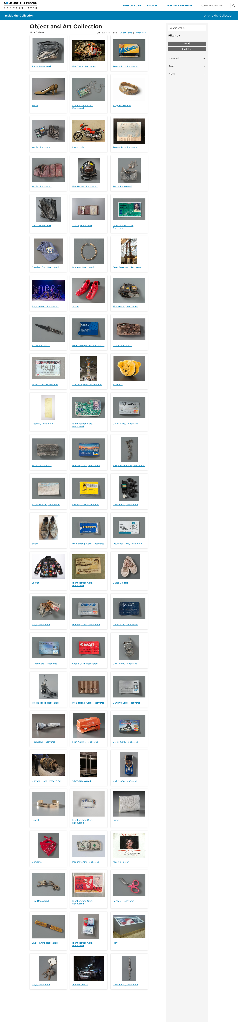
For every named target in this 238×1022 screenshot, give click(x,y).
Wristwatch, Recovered (125, 504)
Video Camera (80, 984)
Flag (115, 942)
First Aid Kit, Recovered (85, 742)
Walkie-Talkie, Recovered (45, 702)
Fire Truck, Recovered (84, 66)
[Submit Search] (233, 5)
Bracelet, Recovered (83, 267)
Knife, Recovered (41, 345)
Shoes (35, 105)
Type (171, 66)
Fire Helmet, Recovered (85, 186)
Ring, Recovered (122, 105)
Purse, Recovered (41, 66)
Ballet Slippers (120, 582)
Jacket (35, 582)
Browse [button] (152, 5)
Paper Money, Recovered (85, 862)
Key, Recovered (40, 901)
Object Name (126, 33)
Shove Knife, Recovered (45, 942)
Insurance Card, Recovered (127, 543)
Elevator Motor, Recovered (46, 781)
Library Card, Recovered (85, 504)
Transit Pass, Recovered (126, 66)
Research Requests (179, 5)
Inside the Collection (19, 15)
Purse (116, 820)
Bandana (37, 862)
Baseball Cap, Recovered (45, 267)
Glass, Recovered (81, 781)
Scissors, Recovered (123, 901)
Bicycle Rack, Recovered (45, 306)
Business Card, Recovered (46, 504)
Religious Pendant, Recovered (129, 465)
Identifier (139, 33)
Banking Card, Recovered (86, 465)
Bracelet (36, 820)
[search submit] (203, 28)
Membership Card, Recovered (88, 345)
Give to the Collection (218, 15)
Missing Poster (121, 862)
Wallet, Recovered (42, 147)
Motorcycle (78, 147)
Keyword (174, 58)
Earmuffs (118, 384)
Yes (186, 44)
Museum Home (132, 5)
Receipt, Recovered (42, 423)
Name (172, 74)
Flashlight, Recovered (43, 742)
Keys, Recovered (41, 624)
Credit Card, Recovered (125, 423)
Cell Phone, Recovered (125, 663)
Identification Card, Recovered (82, 107)
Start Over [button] (187, 49)
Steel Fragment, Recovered (127, 267)
